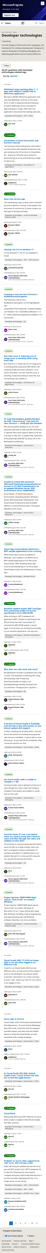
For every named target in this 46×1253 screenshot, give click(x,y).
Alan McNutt (13, 175)
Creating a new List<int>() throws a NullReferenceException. (21, 295)
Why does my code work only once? (21, 669)
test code (11, 124)
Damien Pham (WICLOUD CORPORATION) (17, 817)
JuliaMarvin (12, 183)
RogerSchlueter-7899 (16, 699)
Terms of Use (6, 1247)
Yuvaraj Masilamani (15, 584)
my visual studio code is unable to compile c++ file (20, 780)
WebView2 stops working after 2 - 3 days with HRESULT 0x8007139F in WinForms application (21, 91)
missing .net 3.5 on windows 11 (18, 249)
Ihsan (10, 1049)
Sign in (41, 23)
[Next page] (37, 1223)
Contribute (5, 1244)
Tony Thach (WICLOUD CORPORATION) (16, 338)
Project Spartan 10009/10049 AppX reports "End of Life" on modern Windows (20, 899)
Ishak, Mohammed (15, 755)
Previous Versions (20, 1241)
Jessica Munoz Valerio (16, 763)
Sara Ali (11, 1089)
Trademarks (34, 1247)
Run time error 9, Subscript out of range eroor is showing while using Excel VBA (20, 358)
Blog (30, 1241)
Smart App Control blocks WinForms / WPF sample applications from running (22, 550)
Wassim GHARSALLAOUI (17, 1201)
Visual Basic (9, 1113)
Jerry (10, 871)
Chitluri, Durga (13, 522)
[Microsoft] (23, 23)
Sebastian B (12, 995)
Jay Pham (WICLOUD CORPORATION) (15, 464)
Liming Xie (12, 455)
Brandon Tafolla (14, 225)
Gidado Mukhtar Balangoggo (19, 1097)
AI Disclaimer (6, 1241)
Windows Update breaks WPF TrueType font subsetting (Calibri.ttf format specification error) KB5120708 (22, 610)
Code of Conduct (19, 1247)
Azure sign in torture (14, 1019)
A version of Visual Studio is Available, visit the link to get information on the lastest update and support (22, 725)
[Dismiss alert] (42, 3)
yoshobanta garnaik (15, 268)
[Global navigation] (2, 23)
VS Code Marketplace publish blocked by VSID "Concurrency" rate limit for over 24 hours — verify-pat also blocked (23, 421)
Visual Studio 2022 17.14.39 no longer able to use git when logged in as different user (21, 962)
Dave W (11, 1136)
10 (32, 1223)
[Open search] (36, 23)
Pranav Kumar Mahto (16, 808)
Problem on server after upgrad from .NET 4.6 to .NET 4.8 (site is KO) (22, 1162)
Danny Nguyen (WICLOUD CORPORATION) (17, 277)
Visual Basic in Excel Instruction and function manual (21, 141)
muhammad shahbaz (16, 1209)
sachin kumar (13, 392)
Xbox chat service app (14, 199)
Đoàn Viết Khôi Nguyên (16, 934)
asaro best (12, 1003)
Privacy (14, 1244)
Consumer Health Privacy (30, 1244)
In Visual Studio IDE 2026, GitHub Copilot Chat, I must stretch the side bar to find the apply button (21, 1075)
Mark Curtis (12, 329)
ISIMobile (11, 645)
